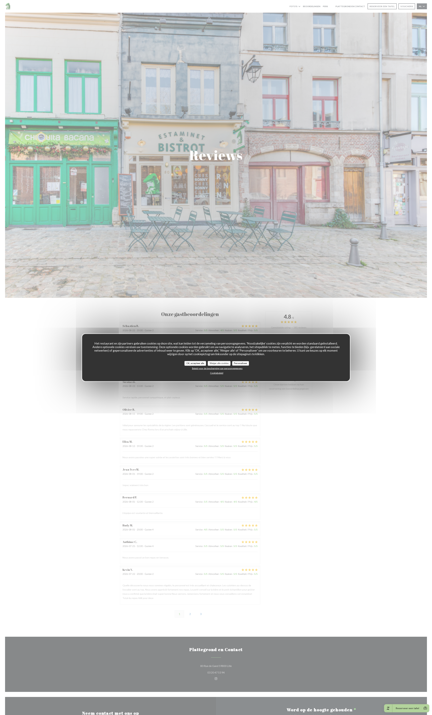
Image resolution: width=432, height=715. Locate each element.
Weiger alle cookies (219, 363)
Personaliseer (240, 363)
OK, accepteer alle (195, 363)
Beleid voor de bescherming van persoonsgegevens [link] (217, 368)
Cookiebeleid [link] (216, 373)
